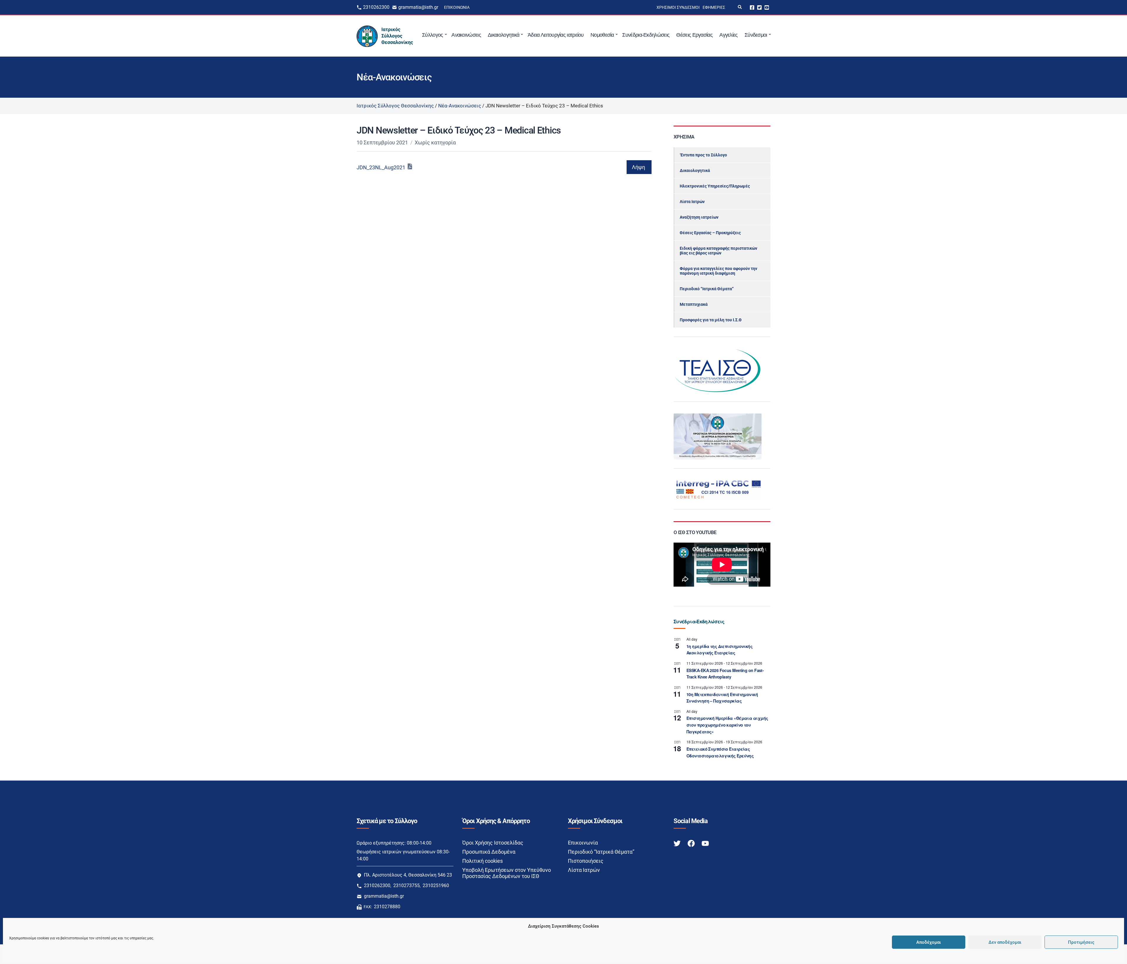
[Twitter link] (678, 843)
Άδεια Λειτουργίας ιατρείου (556, 35)
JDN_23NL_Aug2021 (381, 167)
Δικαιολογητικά (503, 35)
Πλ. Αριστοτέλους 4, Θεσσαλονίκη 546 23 (408, 875)
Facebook (752, 7)
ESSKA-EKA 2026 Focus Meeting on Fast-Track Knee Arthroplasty (725, 673)
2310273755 (406, 885)
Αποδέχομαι (928, 942)
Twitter (759, 7)
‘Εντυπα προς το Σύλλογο (703, 155)
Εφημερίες (714, 7)
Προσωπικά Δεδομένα (488, 852)
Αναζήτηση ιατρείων (699, 217)
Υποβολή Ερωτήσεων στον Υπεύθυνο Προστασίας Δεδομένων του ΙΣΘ (506, 873)
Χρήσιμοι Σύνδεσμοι (678, 7)
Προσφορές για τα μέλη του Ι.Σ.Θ (711, 320)
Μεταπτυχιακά (694, 304)
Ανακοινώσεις (466, 35)
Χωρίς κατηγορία (435, 142)
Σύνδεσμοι (756, 35)
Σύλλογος (432, 35)
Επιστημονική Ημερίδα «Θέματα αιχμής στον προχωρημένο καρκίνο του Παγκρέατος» (727, 724)
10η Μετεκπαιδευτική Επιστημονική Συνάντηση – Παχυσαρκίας (722, 697)
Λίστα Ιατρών (692, 201)
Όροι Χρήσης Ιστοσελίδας (492, 843)
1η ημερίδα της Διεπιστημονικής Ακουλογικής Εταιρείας (719, 649)
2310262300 (376, 7)
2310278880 (387, 906)
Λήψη (638, 167)
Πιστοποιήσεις (585, 861)
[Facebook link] (692, 843)
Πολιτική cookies (482, 861)
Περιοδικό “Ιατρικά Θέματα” (707, 288)
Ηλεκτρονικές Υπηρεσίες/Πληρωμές (715, 186)
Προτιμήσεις (1081, 942)
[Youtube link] (705, 843)
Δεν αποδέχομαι (1004, 942)
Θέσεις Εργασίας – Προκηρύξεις (710, 232)
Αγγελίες (728, 35)
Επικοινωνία (457, 7)
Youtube (766, 7)
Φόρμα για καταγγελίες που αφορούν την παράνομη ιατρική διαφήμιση (718, 271)
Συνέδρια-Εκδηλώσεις (645, 35)
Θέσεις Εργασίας (694, 35)
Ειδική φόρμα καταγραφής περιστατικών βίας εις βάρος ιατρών (718, 250)
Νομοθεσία (602, 35)
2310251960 (436, 885)
